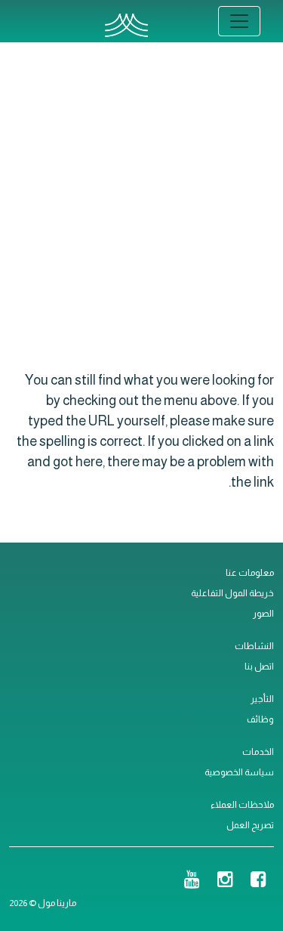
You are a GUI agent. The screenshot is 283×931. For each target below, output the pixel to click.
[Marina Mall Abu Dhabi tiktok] (166, 881)
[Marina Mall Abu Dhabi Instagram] (225, 881)
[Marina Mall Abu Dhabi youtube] (192, 881)
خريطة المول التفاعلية (232, 593)
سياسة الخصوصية (239, 772)
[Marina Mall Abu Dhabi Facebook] (258, 881)
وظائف (260, 719)
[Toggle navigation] (239, 21)
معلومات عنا (250, 573)
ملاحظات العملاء (242, 805)
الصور (263, 613)
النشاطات (254, 646)
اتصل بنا (259, 666)
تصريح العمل (250, 825)
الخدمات (258, 752)
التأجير (262, 699)
